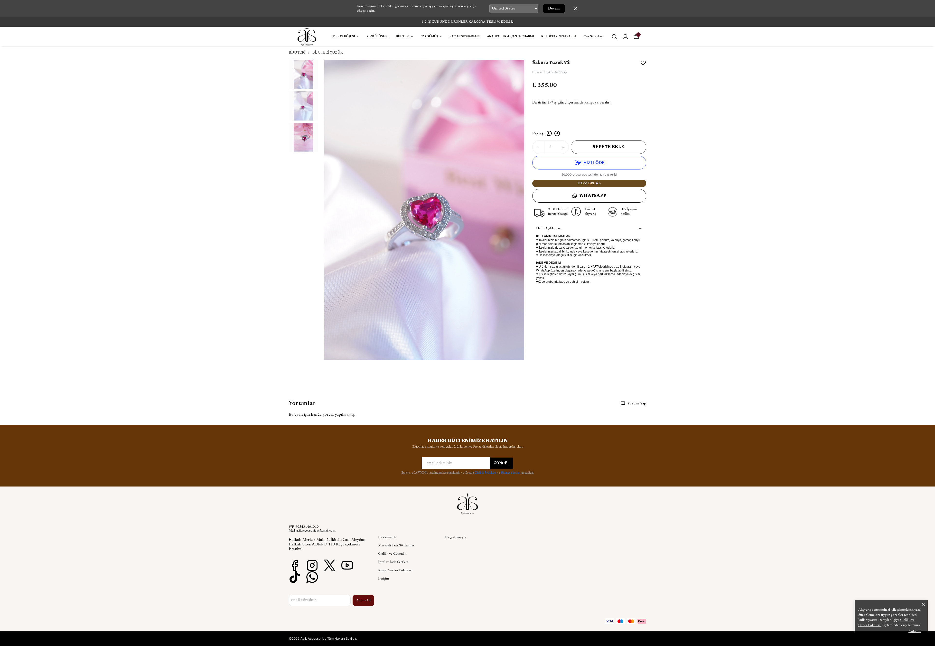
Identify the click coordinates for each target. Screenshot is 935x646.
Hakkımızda (387, 537)
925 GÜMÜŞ (429, 36)
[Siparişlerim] (625, 37)
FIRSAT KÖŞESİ (344, 36)
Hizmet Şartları (511, 472)
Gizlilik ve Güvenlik (392, 554)
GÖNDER (502, 463)
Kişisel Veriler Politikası (395, 570)
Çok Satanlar (593, 36)
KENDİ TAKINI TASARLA (558, 36)
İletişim (383, 578)
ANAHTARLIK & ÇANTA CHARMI (510, 36)
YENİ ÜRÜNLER (377, 36)
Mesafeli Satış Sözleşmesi (396, 545)
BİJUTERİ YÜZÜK (327, 53)
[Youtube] (347, 565)
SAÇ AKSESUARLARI (464, 36)
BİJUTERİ (402, 36)
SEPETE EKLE (608, 147)
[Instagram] (312, 565)
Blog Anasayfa (455, 537)
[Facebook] (294, 565)
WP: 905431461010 (304, 527)
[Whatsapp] (312, 577)
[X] (330, 565)
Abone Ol (363, 600)
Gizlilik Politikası (486, 472)
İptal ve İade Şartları (393, 562)
